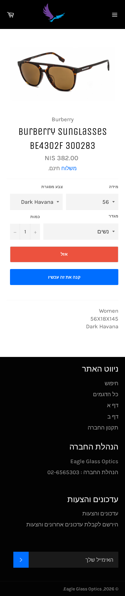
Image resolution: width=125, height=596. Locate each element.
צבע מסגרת (52, 186)
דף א (112, 405)
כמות (35, 216)
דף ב (112, 416)
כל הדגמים (105, 394)
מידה (113, 186)
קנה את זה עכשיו (64, 277)
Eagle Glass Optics (83, 588)
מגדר (113, 216)
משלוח (69, 168)
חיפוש (111, 383)
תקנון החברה (103, 427)
